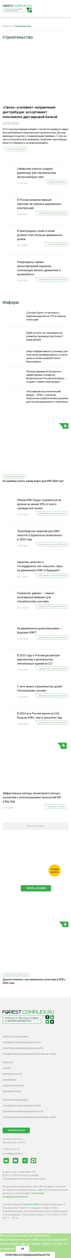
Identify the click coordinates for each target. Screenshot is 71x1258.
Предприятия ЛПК (13, 1085)
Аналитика (9, 1080)
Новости (8, 1062)
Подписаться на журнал (36, 896)
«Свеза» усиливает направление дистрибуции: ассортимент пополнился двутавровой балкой (30, 112)
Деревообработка (57, 182)
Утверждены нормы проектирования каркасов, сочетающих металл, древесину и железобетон (38, 268)
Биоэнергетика (12, 1091)
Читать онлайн (36, 888)
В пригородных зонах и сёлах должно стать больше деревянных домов (39, 235)
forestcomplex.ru (32, 1204)
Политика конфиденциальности (23, 1048)
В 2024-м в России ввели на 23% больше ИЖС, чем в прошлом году (39, 715)
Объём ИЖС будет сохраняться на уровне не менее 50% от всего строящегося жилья (39, 504)
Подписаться (16, 1130)
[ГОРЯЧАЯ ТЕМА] (35, 767)
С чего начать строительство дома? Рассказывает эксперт (40, 688)
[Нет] (56, 1255)
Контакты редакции (15, 1036)
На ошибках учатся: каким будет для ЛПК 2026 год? (33, 481)
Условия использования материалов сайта (29, 1054)
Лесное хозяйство (16, 149)
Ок (22, 1248)
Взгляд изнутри (12, 1074)
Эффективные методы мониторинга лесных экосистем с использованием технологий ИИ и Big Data (32, 797)
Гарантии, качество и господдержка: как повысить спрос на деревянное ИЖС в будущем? (40, 566)
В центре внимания (14, 476)
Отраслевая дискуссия (16, 975)
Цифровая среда (56, 806)
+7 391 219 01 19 (11, 1149)
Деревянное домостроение (52, 213)
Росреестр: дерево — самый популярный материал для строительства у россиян (35, 597)
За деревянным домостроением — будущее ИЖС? (39, 630)
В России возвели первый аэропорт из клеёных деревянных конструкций (39, 204)
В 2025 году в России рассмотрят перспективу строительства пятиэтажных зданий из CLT (38, 659)
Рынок (7, 1068)
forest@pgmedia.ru (13, 1153)
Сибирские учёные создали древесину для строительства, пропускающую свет (36, 173)
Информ (11, 302)
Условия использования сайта (22, 1042)
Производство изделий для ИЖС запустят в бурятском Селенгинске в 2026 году (39, 535)
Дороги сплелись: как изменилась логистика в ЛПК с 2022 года (34, 981)
